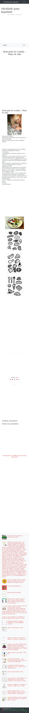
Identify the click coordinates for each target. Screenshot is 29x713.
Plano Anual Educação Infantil (14, 592)
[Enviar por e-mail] (10, 380)
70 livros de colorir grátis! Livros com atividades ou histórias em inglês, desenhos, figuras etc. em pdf (13, 617)
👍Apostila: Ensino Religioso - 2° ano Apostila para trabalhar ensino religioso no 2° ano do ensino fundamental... (16, 660)
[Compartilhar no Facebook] (14, 380)
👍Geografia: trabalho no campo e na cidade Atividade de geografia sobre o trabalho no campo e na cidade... (17, 699)
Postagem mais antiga (21, 455)
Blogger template (8, 710)
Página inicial (14, 457)
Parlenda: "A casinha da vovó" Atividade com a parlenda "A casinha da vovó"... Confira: (16, 685)
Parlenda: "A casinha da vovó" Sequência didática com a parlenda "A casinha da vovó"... (17, 638)
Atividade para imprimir (10, 2)
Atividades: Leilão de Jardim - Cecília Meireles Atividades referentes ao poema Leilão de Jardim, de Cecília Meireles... (16, 692)
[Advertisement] (14, 28)
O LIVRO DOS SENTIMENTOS (14, 586)
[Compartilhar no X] (12, 380)
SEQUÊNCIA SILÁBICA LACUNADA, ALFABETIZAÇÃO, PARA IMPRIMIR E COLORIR (15, 623)
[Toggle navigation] (24, 2)
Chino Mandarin (18, 710)
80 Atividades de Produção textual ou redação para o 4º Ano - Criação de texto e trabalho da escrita (16, 667)
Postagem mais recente (8, 455)
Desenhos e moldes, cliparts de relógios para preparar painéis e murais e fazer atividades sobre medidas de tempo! (16, 581)
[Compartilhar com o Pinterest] (17, 380)
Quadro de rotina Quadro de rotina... (15, 627)
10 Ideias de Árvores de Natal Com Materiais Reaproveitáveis (15, 536)
